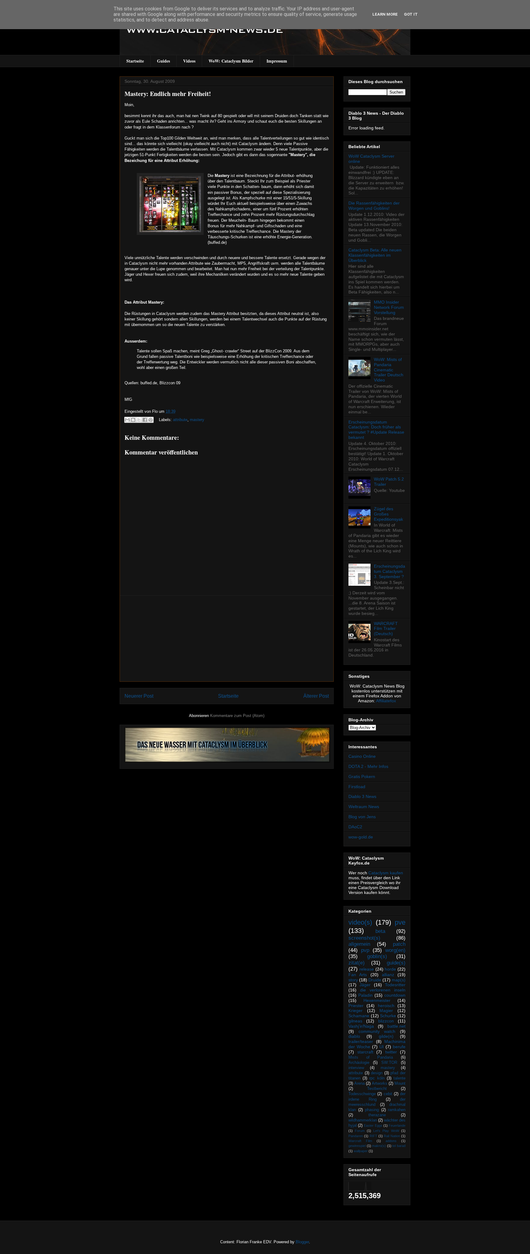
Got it (411, 14)
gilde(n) (386, 1036)
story (353, 979)
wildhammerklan (362, 1120)
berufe (399, 1046)
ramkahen (396, 1110)
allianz (388, 974)
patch (399, 944)
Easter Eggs (373, 1125)
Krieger (355, 1010)
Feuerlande (397, 1125)
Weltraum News (363, 806)
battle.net (396, 1026)
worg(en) (395, 950)
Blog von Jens (362, 816)
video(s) (360, 922)
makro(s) (379, 1146)
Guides (163, 61)
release (366, 969)
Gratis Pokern (361, 776)
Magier (386, 1010)
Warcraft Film (360, 1141)
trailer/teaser (360, 1041)
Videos (189, 61)
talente (399, 1078)
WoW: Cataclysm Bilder (231, 61)
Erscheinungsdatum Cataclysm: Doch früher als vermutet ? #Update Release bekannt (376, 430)
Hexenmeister (376, 1000)
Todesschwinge (362, 1094)
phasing (372, 1110)
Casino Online (362, 756)
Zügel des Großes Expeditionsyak (388, 514)
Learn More (385, 14)
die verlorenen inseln (382, 989)
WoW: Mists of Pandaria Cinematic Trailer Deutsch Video (388, 369)
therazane (377, 1115)
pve (400, 922)
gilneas (355, 1020)
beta (380, 931)
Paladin (365, 995)
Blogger (302, 1242)
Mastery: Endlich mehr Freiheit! (168, 93)
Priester (355, 1005)
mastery (197, 419)
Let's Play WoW (386, 1131)
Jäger (365, 984)
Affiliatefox (386, 700)
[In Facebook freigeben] (145, 420)
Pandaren (355, 1136)
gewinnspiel (357, 1146)
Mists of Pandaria (370, 1057)
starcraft (365, 1051)
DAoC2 (355, 826)
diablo (354, 1036)
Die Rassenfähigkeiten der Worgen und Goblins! (374, 206)
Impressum (277, 61)
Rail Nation (392, 1136)
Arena (359, 1083)
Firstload (356, 786)
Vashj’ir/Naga (361, 1026)
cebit (388, 1094)
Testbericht (377, 1089)
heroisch (386, 1005)
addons (391, 1141)
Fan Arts (357, 974)
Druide (374, 979)
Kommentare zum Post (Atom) (237, 715)
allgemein (359, 944)
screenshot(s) (364, 938)
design (376, 1073)
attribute (180, 419)
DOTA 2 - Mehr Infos (368, 766)
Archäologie (358, 1062)
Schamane (358, 1015)
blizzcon (386, 1020)
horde (390, 969)
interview (356, 1068)
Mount (399, 1083)
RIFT (373, 1136)
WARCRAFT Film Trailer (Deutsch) (386, 628)
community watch (377, 1031)
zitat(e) (356, 963)
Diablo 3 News (362, 796)
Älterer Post (316, 696)
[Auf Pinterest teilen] (151, 420)
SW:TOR (389, 1062)
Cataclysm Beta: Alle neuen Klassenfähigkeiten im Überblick (374, 255)
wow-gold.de (360, 836)
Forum (360, 1131)
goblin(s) (377, 956)
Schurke (388, 1015)
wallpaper (361, 1151)
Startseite (135, 61)
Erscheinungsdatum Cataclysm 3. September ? (389, 571)
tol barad (398, 1146)
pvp (365, 950)
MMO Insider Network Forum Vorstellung (389, 307)
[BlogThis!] (133, 420)
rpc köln (376, 1078)
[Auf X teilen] (139, 420)
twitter (391, 1051)
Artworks (379, 1083)
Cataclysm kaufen (385, 872)
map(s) (398, 979)
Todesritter (395, 984)
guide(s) (396, 963)
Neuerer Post (139, 696)
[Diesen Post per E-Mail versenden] (127, 420)
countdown (394, 995)
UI (381, 1046)
